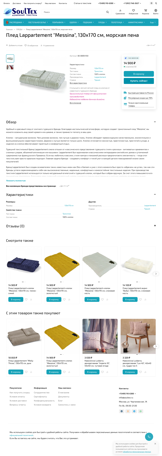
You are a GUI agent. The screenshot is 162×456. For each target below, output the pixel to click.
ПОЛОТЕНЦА (116, 22)
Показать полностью (16, 180)
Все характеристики (78, 83)
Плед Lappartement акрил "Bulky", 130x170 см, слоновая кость (136, 290)
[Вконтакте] (121, 411)
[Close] (155, 443)
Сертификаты (40, 396)
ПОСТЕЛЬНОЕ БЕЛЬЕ (37, 22)
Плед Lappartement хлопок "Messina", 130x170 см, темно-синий (22, 290)
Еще (152, 22)
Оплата (7, 3)
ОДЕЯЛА (73, 22)
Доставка (17, 3)
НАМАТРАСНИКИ (135, 22)
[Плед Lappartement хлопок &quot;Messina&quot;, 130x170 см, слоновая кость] (100, 263)
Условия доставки (18, 400)
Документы (63, 396)
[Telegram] (134, 411)
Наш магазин (50, 3)
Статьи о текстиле (82, 3)
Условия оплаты (17, 396)
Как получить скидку (20, 392)
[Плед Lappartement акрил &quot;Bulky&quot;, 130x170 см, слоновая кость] (138, 263)
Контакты (63, 3)
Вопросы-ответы (18, 404)
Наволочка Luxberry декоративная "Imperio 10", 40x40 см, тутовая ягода (97, 363)
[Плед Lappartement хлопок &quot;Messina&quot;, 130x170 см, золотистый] (61, 263)
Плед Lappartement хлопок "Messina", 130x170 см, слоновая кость (100, 290)
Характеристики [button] (19, 194)
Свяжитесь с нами (67, 404)
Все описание (75, 103)
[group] (42, 84)
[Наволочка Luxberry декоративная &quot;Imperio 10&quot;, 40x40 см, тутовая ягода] (100, 336)
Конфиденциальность (44, 400)
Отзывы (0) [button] (15, 226)
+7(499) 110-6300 (105, 3)
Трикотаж (98, 71)
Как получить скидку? (33, 3)
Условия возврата (42, 404)
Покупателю (16, 388)
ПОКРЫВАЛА (57, 22)
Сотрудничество (41, 392)
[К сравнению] (31, 299)
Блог (60, 400)
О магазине (63, 392)
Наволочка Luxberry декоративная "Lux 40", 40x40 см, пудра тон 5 (137, 363)
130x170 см (98, 68)
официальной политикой (21, 435)
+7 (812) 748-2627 (131, 3)
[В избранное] (26, 299)
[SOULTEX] (21, 11)
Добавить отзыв (15, 45)
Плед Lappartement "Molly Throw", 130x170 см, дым (20, 361)
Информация (40, 388)
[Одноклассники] (128, 411)
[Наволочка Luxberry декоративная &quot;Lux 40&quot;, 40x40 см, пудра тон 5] (138, 336)
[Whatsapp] (140, 411)
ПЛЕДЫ (101, 22)
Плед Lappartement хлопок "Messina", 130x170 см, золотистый (59, 290)
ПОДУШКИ (87, 22)
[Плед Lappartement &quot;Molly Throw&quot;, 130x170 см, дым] (23, 336)
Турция (97, 80)
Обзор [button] (11, 122)
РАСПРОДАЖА (15, 22)
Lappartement (100, 77)
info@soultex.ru (126, 397)
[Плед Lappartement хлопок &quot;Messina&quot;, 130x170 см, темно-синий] (23, 263)
